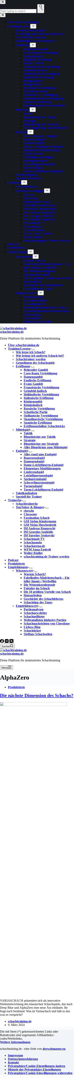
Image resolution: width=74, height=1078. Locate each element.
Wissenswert (24, 570)
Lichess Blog (32, 627)
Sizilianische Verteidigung (41, 415)
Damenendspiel (34, 461)
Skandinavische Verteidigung (43, 419)
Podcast (13, 560)
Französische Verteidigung (41, 387)
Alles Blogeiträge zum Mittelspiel (45, 447)
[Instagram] (7, 642)
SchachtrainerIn (27, 503)
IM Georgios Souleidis (38, 532)
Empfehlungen (18, 567)
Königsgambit (33, 401)
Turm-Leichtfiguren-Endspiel (43, 489)
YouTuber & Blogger (30, 507)
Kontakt (13, 1062)
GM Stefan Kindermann (40, 521)
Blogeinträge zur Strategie (41, 443)
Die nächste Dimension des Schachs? (36, 695)
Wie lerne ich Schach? (30, 352)
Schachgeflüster (34, 616)
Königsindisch (33, 405)
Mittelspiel (23, 429)
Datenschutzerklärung (23, 1059)
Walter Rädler (33, 553)
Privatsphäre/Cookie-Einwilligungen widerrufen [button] (40, 1073)
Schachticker (32, 630)
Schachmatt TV (34, 539)
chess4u (29, 510)
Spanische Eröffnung (38, 422)
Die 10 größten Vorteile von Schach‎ (47, 591)
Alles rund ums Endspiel (40, 454)
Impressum (15, 1055)
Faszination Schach (37, 517)
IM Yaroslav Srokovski (39, 535)
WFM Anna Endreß (37, 549)
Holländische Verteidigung (41, 394)
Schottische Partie (36, 412)
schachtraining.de (12, 331)
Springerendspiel (35, 479)
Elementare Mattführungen (42, 468)
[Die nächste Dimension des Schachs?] (33, 705)
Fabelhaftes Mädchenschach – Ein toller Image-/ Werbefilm (46, 579)
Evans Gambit (33, 384)
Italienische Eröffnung (38, 398)
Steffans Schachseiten (38, 634)
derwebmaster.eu (54, 1048)
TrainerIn (14, 500)
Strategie (30, 440)
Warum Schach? (35, 574)
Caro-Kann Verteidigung (40, 373)
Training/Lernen (19, 348)
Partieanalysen (33, 609)
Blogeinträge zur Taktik (40, 436)
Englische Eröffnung (37, 380)
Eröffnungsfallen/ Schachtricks (44, 426)
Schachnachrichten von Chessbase (47, 623)
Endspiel (21, 450)
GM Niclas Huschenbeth (40, 524)
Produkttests (16, 563)
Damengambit (33, 376)
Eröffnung (23, 366)
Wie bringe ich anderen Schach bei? (40, 355)
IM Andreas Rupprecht (39, 528)
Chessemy (30, 514)
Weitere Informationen (15, 1042)
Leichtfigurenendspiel (38, 475)
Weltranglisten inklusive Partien (45, 620)
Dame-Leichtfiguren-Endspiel (43, 465)
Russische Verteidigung (39, 408)
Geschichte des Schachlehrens (43, 598)
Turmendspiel (33, 486)
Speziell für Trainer (29, 496)
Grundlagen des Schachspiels (35, 362)
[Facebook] (2, 642)
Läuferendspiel (34, 472)
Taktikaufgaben (26, 493)
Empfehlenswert (27, 606)
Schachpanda (33, 542)
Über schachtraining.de (23, 345)
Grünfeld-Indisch (35, 391)
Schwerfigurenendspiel (39, 482)
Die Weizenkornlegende (39, 584)
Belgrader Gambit (36, 369)
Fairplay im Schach (37, 588)
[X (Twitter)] (11, 642)
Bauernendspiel (34, 458)
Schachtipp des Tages (38, 602)
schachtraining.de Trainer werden (46, 556)
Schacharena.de (34, 546)
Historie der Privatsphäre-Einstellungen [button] (34, 1069)
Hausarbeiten (33, 595)
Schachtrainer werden (31, 359)
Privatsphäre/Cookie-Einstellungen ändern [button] (36, 1066)
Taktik (28, 433)
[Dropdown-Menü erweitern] (33, 349)
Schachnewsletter (35, 613)
